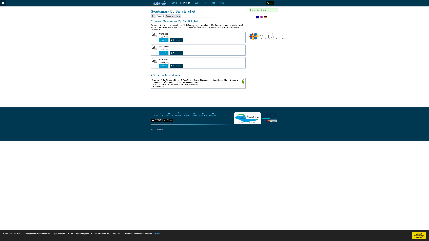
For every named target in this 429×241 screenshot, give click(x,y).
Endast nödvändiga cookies (419, 235)
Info (205, 3)
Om (213, 3)
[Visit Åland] (267, 36)
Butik (197, 3)
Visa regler (163, 40)
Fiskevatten (185, 3)
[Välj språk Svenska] (258, 17)
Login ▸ (222, 3)
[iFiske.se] (160, 3)
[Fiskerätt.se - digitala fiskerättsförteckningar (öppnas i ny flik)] (247, 118)
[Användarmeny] (3, 3)
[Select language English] (262, 17)
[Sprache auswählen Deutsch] (266, 17)
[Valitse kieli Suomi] (269, 17)
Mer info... (157, 234)
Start (174, 3)
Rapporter (170, 16)
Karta (178, 16)
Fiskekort (160, 16)
